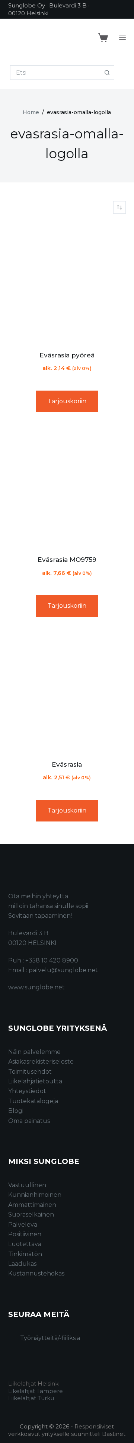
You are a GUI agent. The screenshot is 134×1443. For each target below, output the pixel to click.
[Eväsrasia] (67, 691)
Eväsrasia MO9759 (67, 559)
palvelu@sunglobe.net (63, 970)
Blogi (15, 1110)
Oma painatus (29, 1120)
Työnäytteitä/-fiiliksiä (50, 1338)
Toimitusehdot (30, 1071)
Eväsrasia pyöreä (67, 355)
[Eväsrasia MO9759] (67, 487)
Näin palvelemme (34, 1051)
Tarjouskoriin (67, 401)
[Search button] (107, 72)
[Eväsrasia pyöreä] (67, 282)
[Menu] (122, 37)
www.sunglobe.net (36, 987)
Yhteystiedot (27, 1091)
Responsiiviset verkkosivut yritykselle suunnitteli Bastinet (66, 1430)
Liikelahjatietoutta (35, 1081)
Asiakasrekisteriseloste (41, 1061)
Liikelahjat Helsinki (34, 1383)
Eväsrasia (67, 764)
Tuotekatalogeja (33, 1101)
